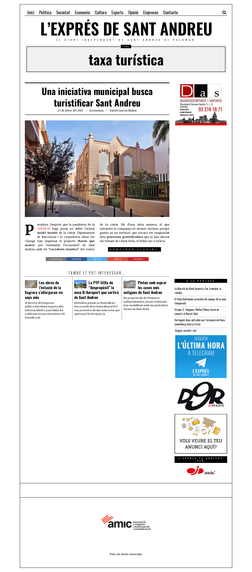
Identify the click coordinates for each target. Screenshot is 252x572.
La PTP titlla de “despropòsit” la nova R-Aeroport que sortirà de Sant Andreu (96, 290)
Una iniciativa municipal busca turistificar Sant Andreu (97, 96)
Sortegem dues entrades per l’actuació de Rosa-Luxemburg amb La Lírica (200, 322)
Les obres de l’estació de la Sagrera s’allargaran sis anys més (44, 290)
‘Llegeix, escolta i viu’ (186, 330)
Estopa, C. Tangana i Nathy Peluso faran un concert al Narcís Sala (197, 312)
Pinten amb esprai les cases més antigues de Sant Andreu (144, 287)
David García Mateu (123, 110)
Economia (96, 110)
